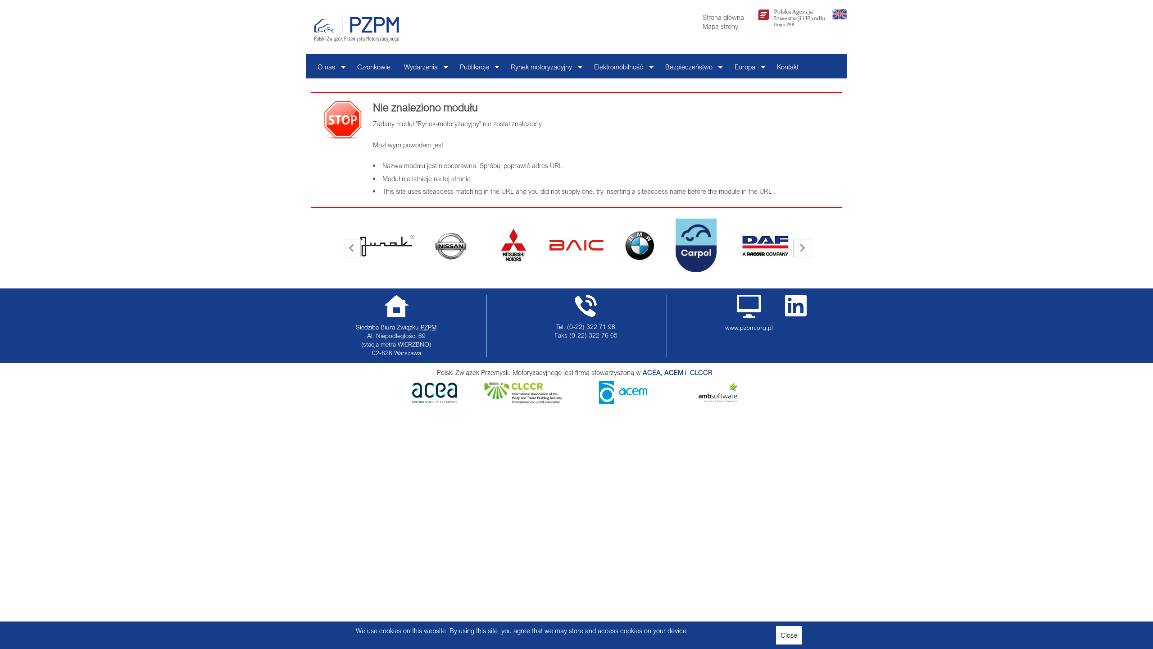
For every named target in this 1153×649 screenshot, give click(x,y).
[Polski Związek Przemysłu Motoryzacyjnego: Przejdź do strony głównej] (356, 29)
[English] (839, 17)
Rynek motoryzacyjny (538, 69)
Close (789, 635)
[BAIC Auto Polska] (545, 235)
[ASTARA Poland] (482, 246)
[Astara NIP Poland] (419, 246)
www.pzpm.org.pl (749, 327)
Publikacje (471, 69)
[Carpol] (665, 245)
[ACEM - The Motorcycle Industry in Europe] (689, 372)
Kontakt (788, 67)
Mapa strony (720, 26)
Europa (741, 69)
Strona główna (723, 17)
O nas (323, 69)
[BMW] (608, 246)
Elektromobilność (615, 69)
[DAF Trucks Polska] (735, 246)
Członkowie (373, 67)
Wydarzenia (417, 69)
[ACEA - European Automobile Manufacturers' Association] (434, 400)
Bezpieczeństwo (685, 69)
